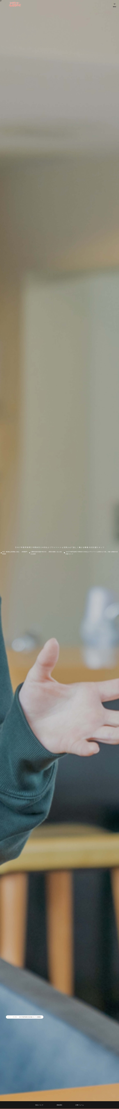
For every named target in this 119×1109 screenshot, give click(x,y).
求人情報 (15, 1017)
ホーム (9, 1017)
